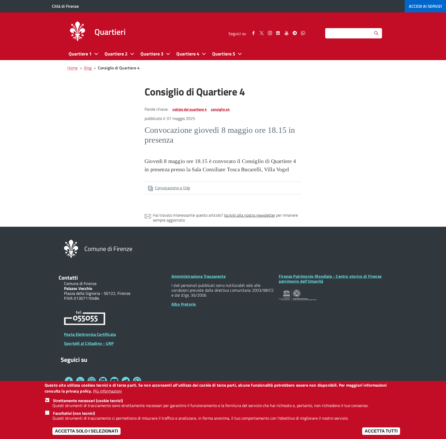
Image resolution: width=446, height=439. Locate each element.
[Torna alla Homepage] (71, 248)
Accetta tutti (381, 431)
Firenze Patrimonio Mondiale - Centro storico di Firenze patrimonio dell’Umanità (330, 278)
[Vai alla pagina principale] (77, 32)
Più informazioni (107, 391)
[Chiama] (84, 319)
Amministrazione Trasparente (198, 276)
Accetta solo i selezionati (86, 431)
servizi (425, 6)
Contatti (68, 277)
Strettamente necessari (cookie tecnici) (88, 400)
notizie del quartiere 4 (189, 109)
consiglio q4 (220, 109)
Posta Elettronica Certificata (90, 334)
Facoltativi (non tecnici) (74, 413)
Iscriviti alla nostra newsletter (249, 215)
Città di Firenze (65, 6)
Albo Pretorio (183, 304)
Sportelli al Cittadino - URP (89, 343)
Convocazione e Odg (172, 188)
